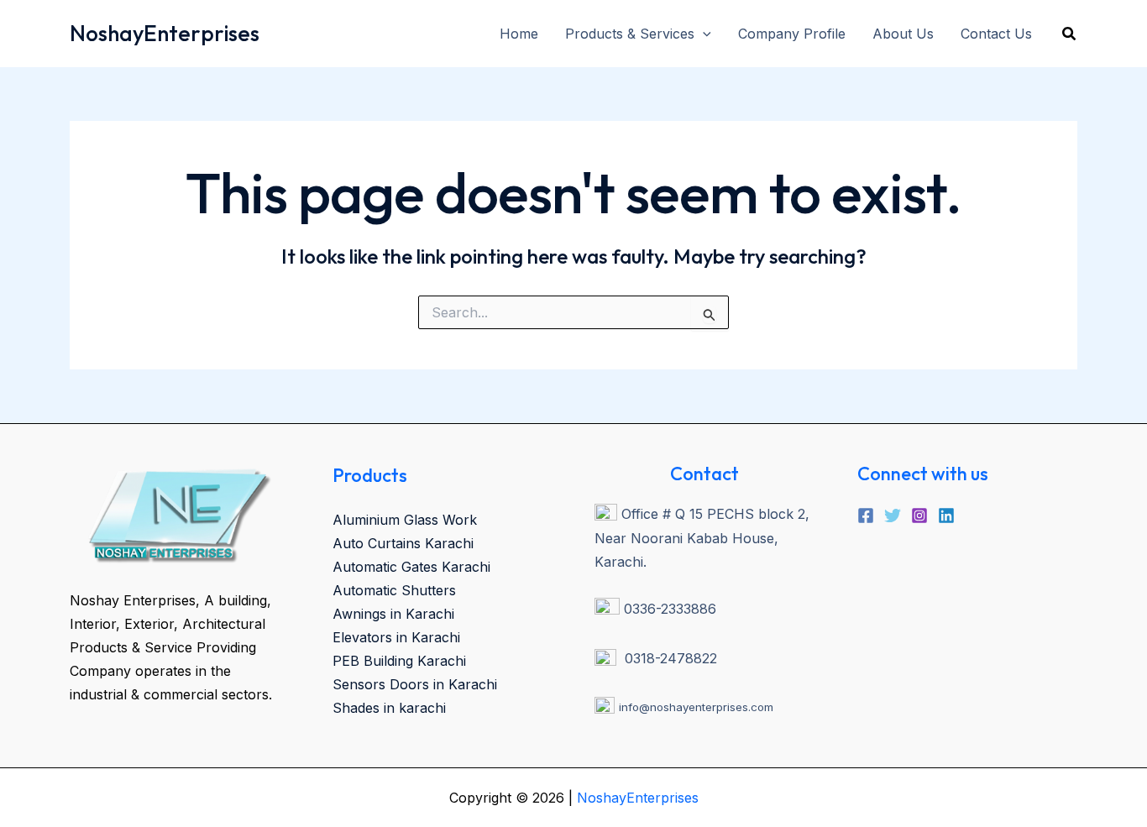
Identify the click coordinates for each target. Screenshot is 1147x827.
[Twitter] (892, 515)
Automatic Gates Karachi (411, 566)
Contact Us (996, 33)
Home (519, 33)
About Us (903, 33)
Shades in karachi (389, 707)
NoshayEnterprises (164, 33)
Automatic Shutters (394, 590)
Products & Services (629, 33)
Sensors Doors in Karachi (415, 684)
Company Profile (792, 33)
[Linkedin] (946, 515)
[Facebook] (865, 515)
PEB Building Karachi (399, 660)
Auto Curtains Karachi (403, 543)
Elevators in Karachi (396, 637)
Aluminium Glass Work (405, 519)
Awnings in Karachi (393, 613)
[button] (702, 33)
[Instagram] (919, 515)
